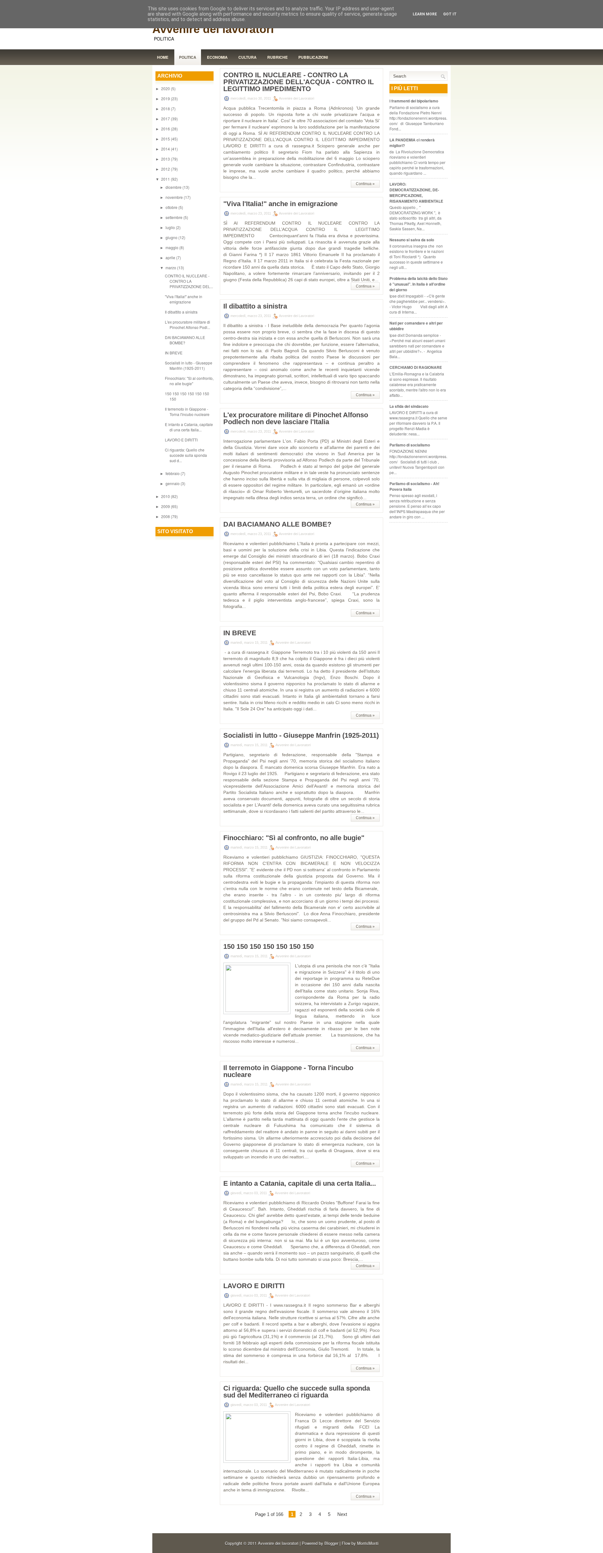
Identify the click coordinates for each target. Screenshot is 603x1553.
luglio (171, 227)
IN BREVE (173, 352)
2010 (166, 496)
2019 (166, 98)
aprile (171, 257)
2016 (166, 128)
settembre (174, 217)
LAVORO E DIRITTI (181, 439)
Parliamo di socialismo (409, 445)
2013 (166, 158)
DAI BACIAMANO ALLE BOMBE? (185, 340)
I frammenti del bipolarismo (413, 101)
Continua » (365, 184)
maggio (172, 247)
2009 (166, 506)
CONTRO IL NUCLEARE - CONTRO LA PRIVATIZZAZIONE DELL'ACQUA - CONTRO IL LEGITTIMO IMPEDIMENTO (298, 82)
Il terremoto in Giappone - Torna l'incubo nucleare (187, 411)
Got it (450, 14)
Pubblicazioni (313, 57)
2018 (166, 108)
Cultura (247, 57)
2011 (166, 179)
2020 (166, 88)
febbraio (173, 473)
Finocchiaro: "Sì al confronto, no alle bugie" (189, 380)
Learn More (425, 14)
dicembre (174, 187)
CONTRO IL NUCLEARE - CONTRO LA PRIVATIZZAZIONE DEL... (189, 281)
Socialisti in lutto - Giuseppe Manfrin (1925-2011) (188, 365)
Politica (187, 57)
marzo (171, 267)
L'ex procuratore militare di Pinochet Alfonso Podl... (187, 324)
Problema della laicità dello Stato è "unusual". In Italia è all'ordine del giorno (418, 284)
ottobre (172, 207)
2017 (166, 118)
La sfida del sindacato (408, 406)
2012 (166, 169)
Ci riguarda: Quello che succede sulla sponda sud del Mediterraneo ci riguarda (296, 1392)
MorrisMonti (367, 1543)
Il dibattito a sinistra (181, 311)
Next (342, 1514)
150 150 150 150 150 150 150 (268, 946)
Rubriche (277, 57)
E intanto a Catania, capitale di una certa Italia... (189, 427)
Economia (217, 57)
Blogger (331, 1543)
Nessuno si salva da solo (411, 240)
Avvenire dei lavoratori (213, 29)
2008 (166, 516)
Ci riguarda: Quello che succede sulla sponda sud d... (186, 455)
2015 (166, 138)
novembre (175, 197)
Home (162, 57)
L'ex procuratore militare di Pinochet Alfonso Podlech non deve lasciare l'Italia (295, 418)
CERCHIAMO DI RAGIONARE (415, 367)
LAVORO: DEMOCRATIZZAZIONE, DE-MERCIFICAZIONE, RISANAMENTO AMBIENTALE (416, 192)
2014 (166, 148)
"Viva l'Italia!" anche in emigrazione (183, 299)
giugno (172, 237)
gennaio (173, 483)
